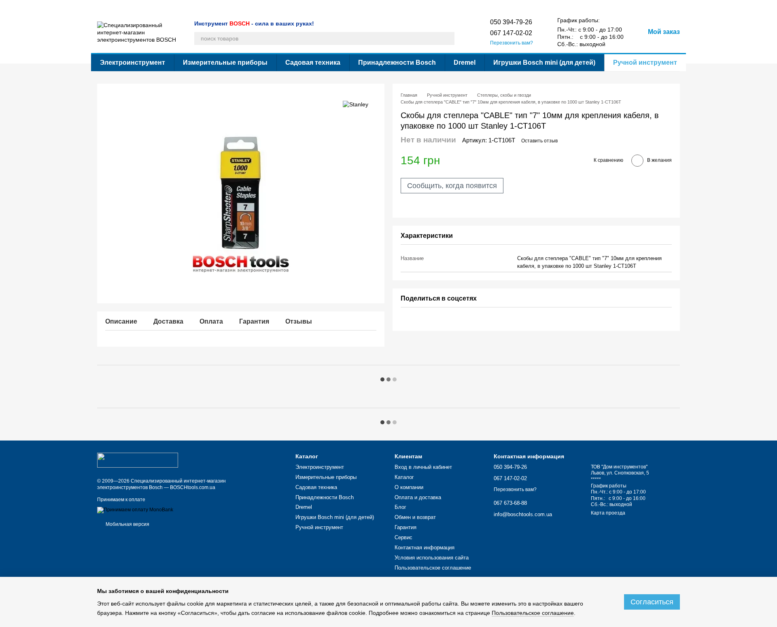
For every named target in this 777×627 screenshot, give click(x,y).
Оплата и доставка (177, 6)
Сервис (304, 6)
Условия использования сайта (419, 6)
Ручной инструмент (645, 62)
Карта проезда (608, 513)
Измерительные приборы (225, 62)
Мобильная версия (126, 524)
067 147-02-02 (511, 33)
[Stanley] (355, 104)
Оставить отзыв (539, 141)
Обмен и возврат (241, 6)
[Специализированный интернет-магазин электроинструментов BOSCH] (137, 459)
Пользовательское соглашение (496, 6)
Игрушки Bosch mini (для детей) (544, 62)
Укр (544, 6)
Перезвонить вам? (511, 43)
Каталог (106, 6)
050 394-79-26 (511, 22)
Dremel (465, 62)
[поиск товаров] (448, 38)
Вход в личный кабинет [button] (423, 467)
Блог (210, 6)
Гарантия (278, 6)
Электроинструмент (132, 62)
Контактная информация (348, 6)
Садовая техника (312, 62)
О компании (135, 6)
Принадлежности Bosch (397, 62)
